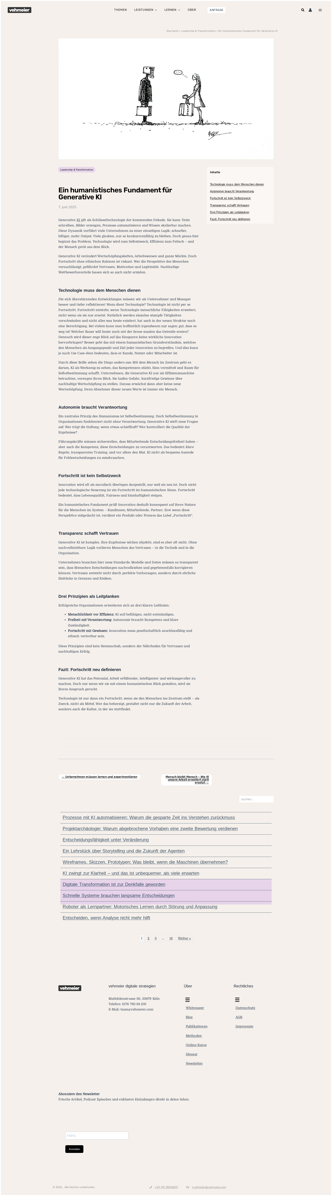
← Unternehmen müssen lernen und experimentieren (99, 776)
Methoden (194, 1035)
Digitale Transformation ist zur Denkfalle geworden (114, 884)
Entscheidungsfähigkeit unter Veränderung (106, 839)
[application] (155, 10)
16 (171, 938)
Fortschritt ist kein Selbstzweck (230, 198)
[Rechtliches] (187, 999)
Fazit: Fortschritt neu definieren (230, 219)
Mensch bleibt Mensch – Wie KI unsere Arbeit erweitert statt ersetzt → (187, 779)
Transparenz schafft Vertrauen (229, 205)
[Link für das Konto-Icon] (310, 10)
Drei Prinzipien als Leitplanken (229, 212)
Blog (189, 1017)
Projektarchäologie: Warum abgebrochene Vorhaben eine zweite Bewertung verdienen (150, 828)
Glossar (192, 1054)
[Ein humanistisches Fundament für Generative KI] (166, 98)
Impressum (244, 1026)
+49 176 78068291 (166, 1187)
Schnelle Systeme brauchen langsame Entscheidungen (119, 895)
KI (78, 220)
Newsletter (194, 1063)
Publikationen (197, 1026)
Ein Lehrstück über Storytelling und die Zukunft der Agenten (124, 850)
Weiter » (184, 938)
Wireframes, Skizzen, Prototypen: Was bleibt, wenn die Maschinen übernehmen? (145, 862)
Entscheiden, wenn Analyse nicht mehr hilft (106, 917)
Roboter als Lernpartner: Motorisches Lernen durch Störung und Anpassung (140, 906)
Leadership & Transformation (76, 169)
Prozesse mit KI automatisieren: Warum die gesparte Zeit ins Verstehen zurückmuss (149, 817)
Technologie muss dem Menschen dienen (237, 184)
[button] (217, 10)
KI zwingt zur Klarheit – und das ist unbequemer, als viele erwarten (131, 873)
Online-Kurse (196, 1045)
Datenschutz (245, 1008)
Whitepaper (195, 1008)
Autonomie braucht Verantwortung (232, 191)
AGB (239, 1017)
